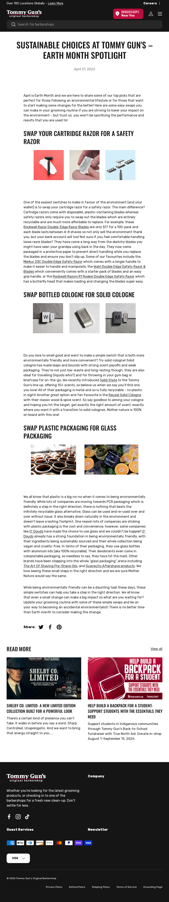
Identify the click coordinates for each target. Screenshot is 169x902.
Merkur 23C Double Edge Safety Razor (52, 262)
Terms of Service (126, 887)
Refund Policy (77, 887)
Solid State (108, 380)
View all (156, 649)
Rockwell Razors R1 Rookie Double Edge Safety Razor (93, 276)
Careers (150, 3)
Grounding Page (152, 887)
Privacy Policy (54, 887)
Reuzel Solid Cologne (125, 395)
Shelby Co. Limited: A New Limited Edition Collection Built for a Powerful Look (41, 708)
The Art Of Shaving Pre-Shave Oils (50, 566)
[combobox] (84, 24)
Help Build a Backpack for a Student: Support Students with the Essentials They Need (125, 711)
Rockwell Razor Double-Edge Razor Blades (56, 227)
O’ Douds (36, 531)
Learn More (55, 3)
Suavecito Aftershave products (110, 566)
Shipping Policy (101, 887)
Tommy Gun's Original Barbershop (36, 878)
